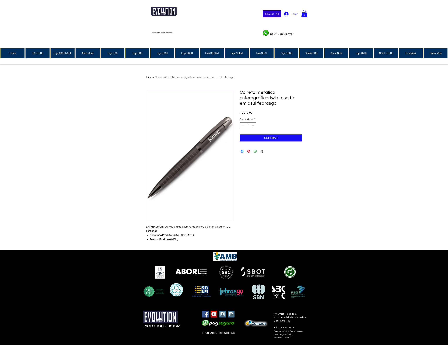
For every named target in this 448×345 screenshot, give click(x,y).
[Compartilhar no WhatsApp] (255, 151)
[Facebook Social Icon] (205, 314)
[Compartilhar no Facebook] (242, 151)
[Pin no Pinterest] (249, 151)
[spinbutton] (248, 126)
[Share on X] (262, 151)
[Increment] (253, 126)
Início (149, 77)
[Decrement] (242, 126)
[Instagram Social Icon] (222, 314)
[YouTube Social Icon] (214, 314)
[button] (304, 13)
